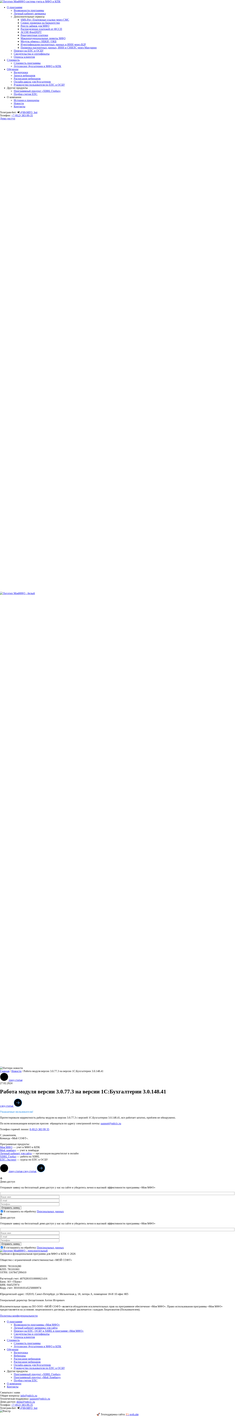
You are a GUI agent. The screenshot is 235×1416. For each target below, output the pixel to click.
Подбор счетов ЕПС (26, 94)
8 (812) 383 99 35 (39, 1129)
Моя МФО (6, 1147)
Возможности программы (29, 10)
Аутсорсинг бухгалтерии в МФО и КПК (37, 66)
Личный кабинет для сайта (16, 1153)
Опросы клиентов (24, 56)
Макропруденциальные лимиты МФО (43, 38)
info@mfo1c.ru (28, 1395)
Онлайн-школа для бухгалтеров (32, 81)
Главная (4, 1071)
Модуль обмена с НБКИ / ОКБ (38, 41)
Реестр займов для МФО (35, 25)
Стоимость (13, 60)
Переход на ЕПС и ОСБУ (29, 50)
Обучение (12, 69)
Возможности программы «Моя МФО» (37, 1324)
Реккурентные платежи (34, 35)
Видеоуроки (21, 72)
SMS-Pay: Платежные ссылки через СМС (45, 19)
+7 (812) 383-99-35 (22, 115)
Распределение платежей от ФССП (41, 29)
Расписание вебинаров (27, 78)
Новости (19, 103)
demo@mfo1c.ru (26, 1401)
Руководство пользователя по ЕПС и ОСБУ (39, 84)
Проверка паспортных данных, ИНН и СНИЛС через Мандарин (59, 47)
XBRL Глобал (8, 1156)
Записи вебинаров (24, 75)
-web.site (132, 1414)
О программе (14, 7)
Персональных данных (50, 1211)
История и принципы (26, 100)
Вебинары (20, 1355)
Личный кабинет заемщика (30, 13)
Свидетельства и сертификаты (32, 53)
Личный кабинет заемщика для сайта (35, 1327)
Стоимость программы (27, 63)
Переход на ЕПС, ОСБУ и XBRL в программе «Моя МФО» (49, 1330)
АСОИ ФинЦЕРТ (31, 32)
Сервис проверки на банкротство (40, 22)
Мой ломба (6, 1150)
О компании (14, 1383)
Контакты (19, 106)
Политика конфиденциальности (19, 1315)
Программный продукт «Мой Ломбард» (37, 1377)
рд (14, 1150)
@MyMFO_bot (28, 112)
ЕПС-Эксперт (8, 1159)
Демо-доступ (7, 118)
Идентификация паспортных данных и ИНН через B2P (53, 44)
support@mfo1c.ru (111, 1123)
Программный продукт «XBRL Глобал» (37, 91)
